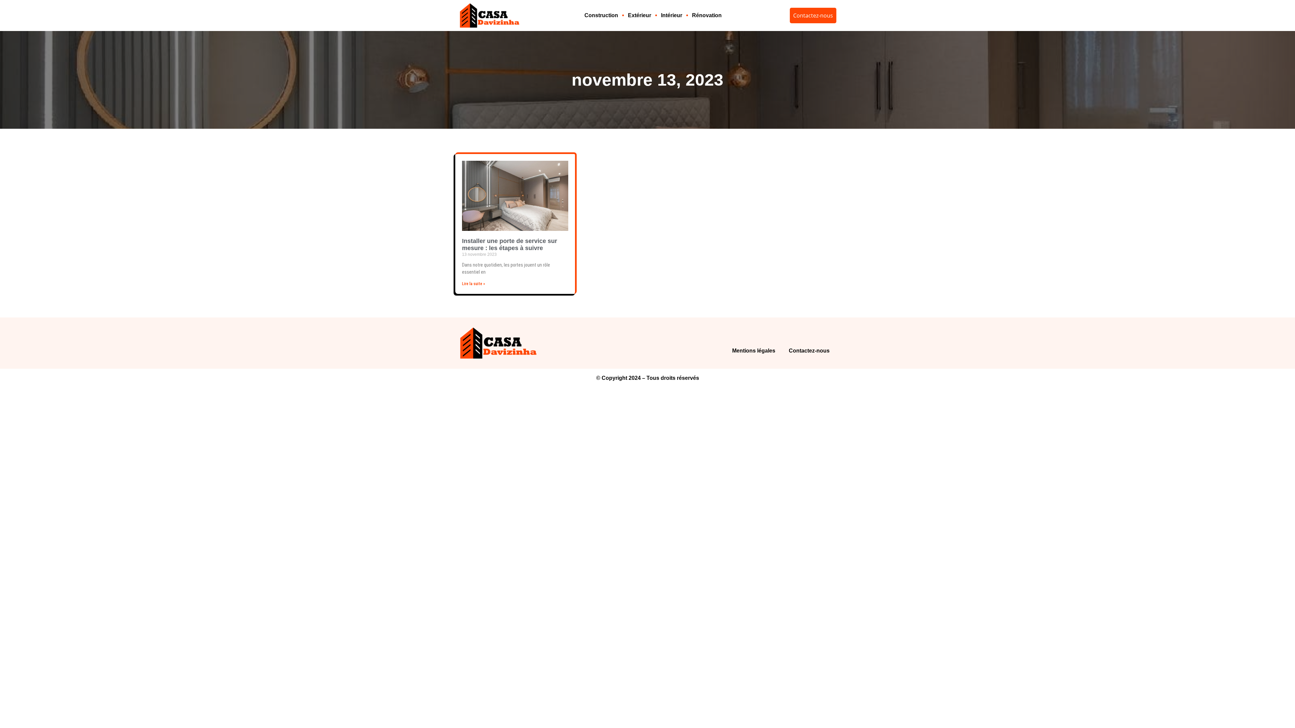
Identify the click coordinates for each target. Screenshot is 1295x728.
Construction (601, 15)
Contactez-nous (809, 351)
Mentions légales (753, 351)
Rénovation (707, 15)
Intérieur (671, 15)
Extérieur (639, 15)
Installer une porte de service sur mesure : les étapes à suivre (509, 245)
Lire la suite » (473, 283)
